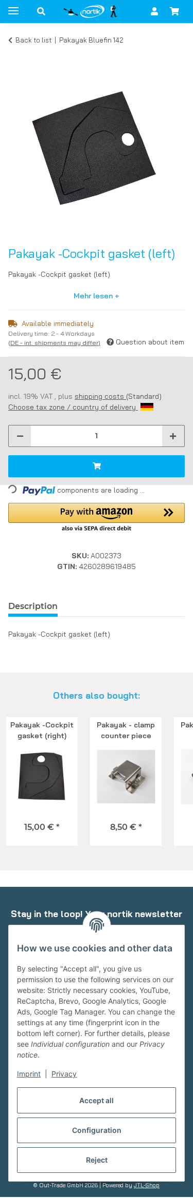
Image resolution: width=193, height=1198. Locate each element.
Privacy (64, 1073)
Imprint (29, 1073)
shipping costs (100, 396)
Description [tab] (33, 606)
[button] (41, 11)
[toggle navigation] (13, 6)
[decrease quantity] (20, 435)
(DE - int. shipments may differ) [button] (54, 343)
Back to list (33, 40)
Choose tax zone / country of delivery (73, 407)
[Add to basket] (16, 55)
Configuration (96, 1130)
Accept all (96, 1100)
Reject (97, 1159)
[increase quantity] (173, 435)
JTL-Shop (147, 1185)
